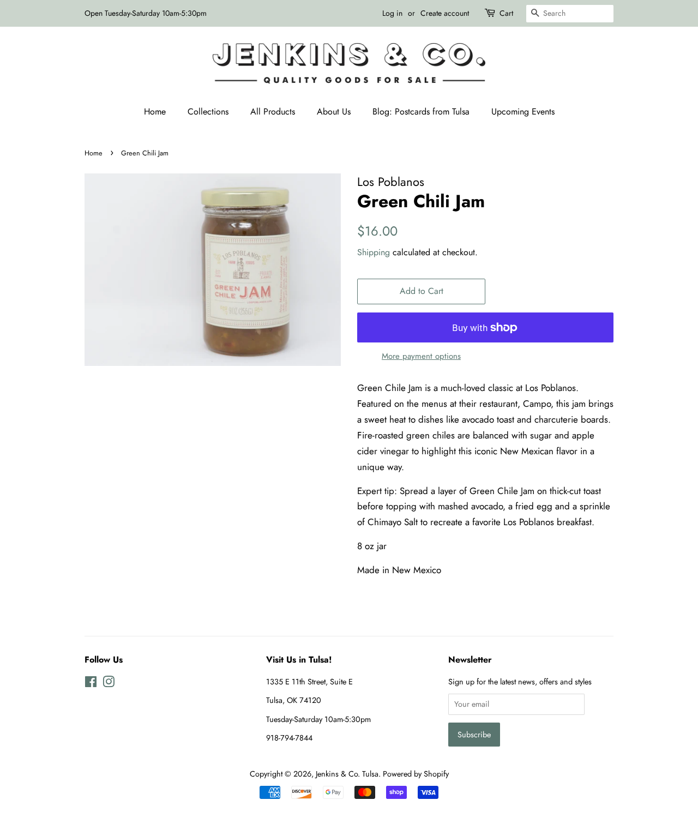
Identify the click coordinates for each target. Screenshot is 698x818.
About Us (334, 111)
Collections (208, 111)
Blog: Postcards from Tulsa (421, 111)
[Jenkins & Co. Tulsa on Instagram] (109, 683)
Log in (392, 13)
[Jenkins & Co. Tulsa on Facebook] (91, 683)
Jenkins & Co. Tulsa (347, 773)
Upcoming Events (523, 111)
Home (155, 111)
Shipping (373, 252)
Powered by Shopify (416, 773)
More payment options (421, 356)
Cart (506, 13)
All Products (272, 111)
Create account (444, 13)
